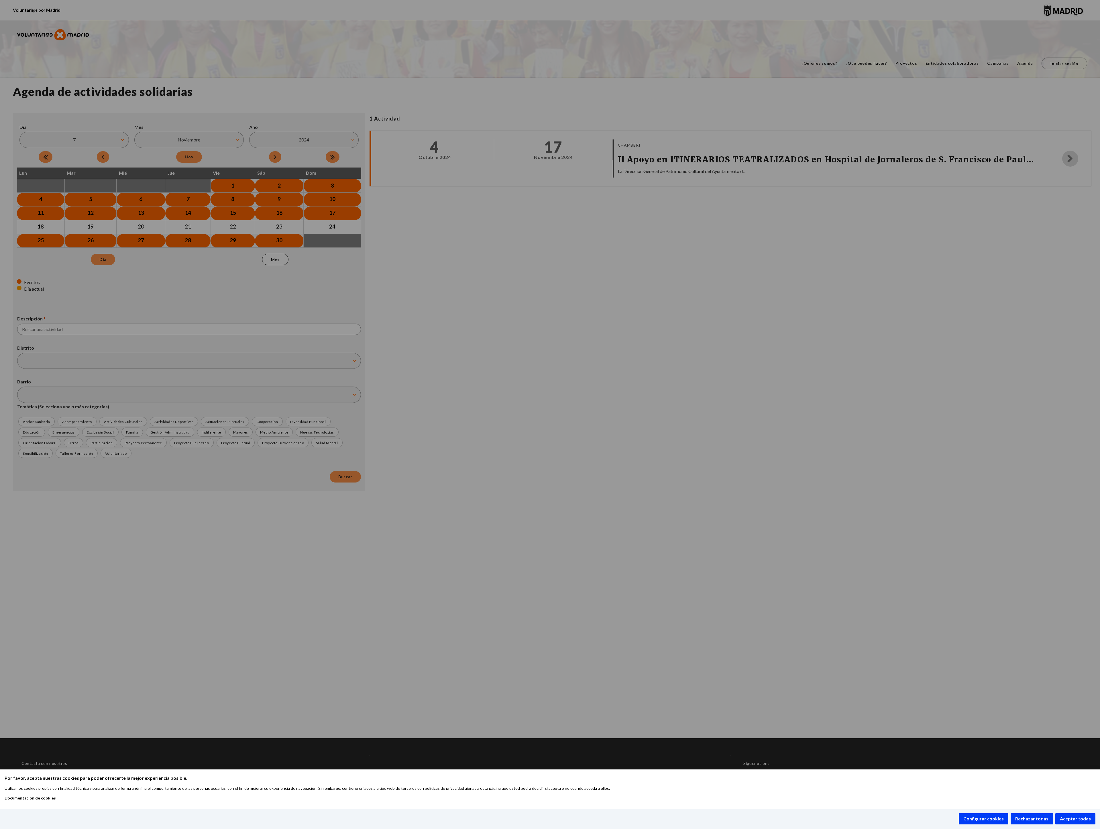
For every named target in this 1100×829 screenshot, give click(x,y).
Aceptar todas (1075, 818)
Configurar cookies (983, 818)
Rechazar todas (1031, 818)
